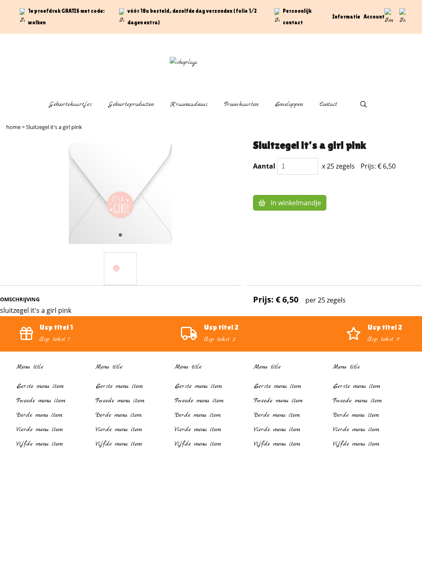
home (13, 127)
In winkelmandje (295, 202)
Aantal (264, 166)
